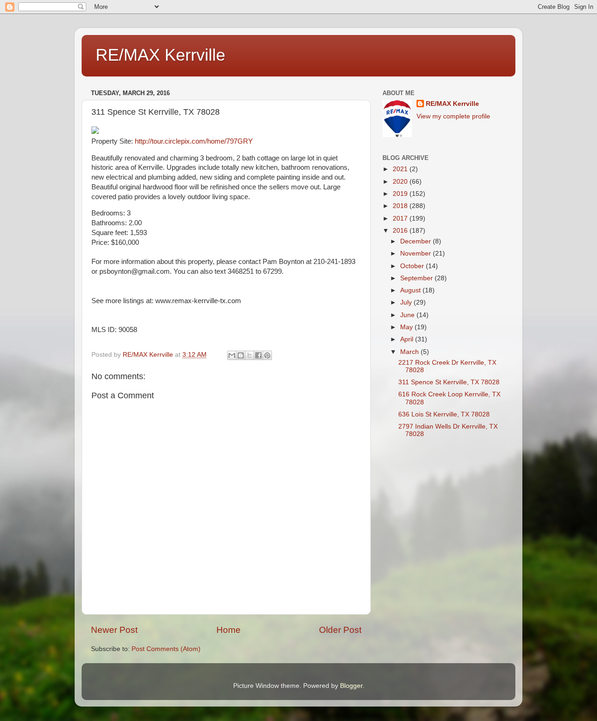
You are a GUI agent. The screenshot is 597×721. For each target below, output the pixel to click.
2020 (401, 181)
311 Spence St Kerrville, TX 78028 (449, 382)
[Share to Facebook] (258, 355)
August (411, 290)
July (407, 302)
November (416, 253)
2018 (401, 205)
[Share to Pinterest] (267, 355)
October (413, 266)
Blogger (351, 685)
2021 (401, 169)
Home (228, 630)
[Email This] (231, 355)
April (407, 339)
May (407, 327)
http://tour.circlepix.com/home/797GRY (194, 141)
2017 (401, 218)
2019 (401, 193)
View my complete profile (453, 116)
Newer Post (114, 630)
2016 (401, 230)
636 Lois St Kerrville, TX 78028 (444, 414)
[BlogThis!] (240, 355)
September (417, 278)
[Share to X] (249, 355)
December (416, 241)
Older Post (340, 630)
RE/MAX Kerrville (160, 54)
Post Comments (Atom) (166, 648)
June (408, 315)
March (410, 351)
